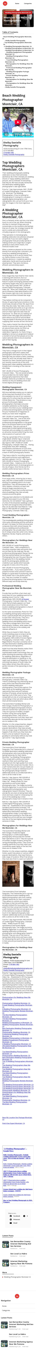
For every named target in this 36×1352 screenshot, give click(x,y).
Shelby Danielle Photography (15, 40)
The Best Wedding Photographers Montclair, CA (14, 1016)
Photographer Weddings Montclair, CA (16, 1032)
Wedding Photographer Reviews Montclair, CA (17, 1012)
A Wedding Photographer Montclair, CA (18, 46)
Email (15, 1223)
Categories (28, 3)
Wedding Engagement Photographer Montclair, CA (15, 1041)
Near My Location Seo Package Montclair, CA (17, 1118)
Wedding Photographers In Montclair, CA (19, 48)
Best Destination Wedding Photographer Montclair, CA (17, 1029)
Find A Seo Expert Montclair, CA (13, 1123)
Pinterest (16, 1219)
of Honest (25, 599)
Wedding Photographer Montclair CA (18, 12)
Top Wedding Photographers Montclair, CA (18, 1085)
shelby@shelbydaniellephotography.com (17, 968)
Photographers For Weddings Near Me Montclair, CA (16, 998)
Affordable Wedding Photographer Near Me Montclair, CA (16, 1047)
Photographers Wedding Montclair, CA (16, 1003)
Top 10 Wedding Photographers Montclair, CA (17, 1062)
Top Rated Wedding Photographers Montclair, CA (15, 1053)
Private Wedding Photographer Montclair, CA (17, 1006)
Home (17, 3)
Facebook (16, 1216)
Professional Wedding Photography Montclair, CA (15, 1035)
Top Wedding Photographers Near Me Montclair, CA (16, 1066)
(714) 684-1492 (8, 152)
